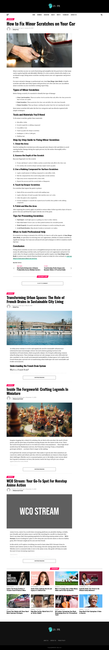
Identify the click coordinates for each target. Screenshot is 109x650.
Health (53, 15)
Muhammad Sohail (18, 399)
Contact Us (74, 15)
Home (33, 15)
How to (58, 15)
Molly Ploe (16, 29)
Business (39, 15)
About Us (46, 640)
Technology (66, 15)
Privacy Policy (61, 640)
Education (46, 15)
